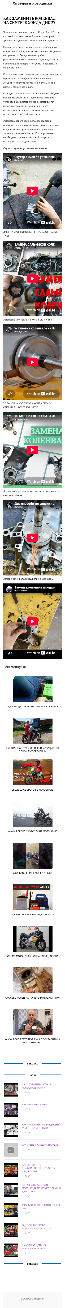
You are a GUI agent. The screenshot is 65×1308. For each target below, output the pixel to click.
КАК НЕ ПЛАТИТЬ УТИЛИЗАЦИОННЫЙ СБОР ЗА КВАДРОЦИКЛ (38, 1168)
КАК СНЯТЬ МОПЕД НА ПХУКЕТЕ (40, 1144)
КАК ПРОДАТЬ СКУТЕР (34, 1104)
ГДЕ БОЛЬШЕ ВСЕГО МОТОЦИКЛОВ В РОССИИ (36, 1226)
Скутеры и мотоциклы (32, 3)
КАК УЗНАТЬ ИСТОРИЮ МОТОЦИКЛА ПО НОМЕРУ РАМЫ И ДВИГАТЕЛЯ (41, 1188)
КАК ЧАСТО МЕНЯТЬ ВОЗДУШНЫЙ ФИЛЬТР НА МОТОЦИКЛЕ (41, 1126)
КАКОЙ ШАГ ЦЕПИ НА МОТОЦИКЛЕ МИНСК (34, 1247)
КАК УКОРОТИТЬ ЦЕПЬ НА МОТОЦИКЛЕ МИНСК (37, 1086)
